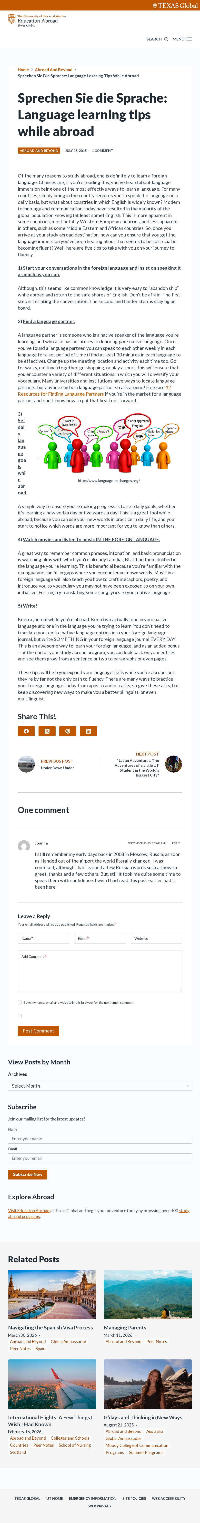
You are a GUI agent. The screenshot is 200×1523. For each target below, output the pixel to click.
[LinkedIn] (88, 731)
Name (27, 938)
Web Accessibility (169, 1498)
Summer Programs (146, 1452)
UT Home (54, 1498)
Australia (154, 1431)
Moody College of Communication (137, 1445)
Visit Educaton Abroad (29, 1210)
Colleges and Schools (70, 1438)
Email (83, 938)
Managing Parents (125, 1327)
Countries (19, 1445)
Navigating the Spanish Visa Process (51, 1327)
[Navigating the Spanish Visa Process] (52, 1294)
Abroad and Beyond (39, 150)
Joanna (41, 843)
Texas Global (27, 1498)
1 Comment (102, 150)
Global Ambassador (69, 1341)
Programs (115, 1452)
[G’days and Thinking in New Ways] (148, 1384)
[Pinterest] (67, 731)
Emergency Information (92, 1498)
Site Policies (134, 1498)
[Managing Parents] (148, 1294)
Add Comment (33, 956)
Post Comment (38, 1030)
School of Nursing (75, 1445)
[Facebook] (26, 731)
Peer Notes (20, 1348)
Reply (176, 843)
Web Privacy (100, 1506)
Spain (40, 1348)
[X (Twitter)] (47, 731)
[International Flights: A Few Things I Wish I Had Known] (52, 1384)
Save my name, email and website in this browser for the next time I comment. (79, 1002)
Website (141, 938)
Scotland (18, 1452)
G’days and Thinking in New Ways (143, 1417)
